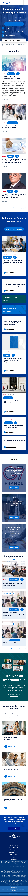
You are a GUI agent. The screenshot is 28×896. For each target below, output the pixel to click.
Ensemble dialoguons (14, 843)
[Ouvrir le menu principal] (2, 2)
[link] (8, 28)
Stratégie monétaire (14, 852)
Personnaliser (14, 894)
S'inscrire (14, 828)
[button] (26, 2)
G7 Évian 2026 (14, 845)
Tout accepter (14, 887)
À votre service (14, 850)
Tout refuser (14, 890)
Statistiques (14, 859)
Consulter (5, 300)
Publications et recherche (14, 857)
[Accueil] (14, 837)
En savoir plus (7, 311)
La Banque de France (14, 847)
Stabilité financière (14, 854)
